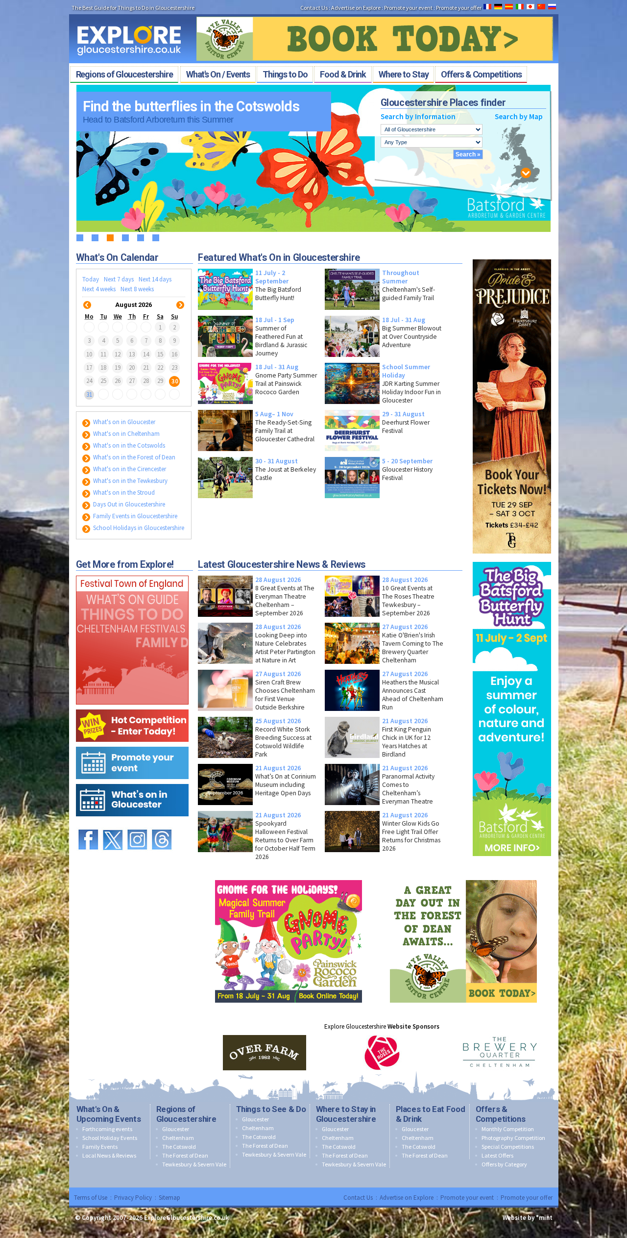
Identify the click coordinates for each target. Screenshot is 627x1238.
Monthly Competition (508, 1129)
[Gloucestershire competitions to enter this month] (132, 707)
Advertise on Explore (356, 7)
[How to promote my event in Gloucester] (132, 744)
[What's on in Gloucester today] (132, 782)
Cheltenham (178, 1137)
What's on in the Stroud (123, 492)
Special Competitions (508, 1146)
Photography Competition (513, 1137)
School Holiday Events (109, 1137)
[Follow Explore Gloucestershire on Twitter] (112, 825)
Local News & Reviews (109, 1155)
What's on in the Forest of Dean (133, 457)
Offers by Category (504, 1164)
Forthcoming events (107, 1129)
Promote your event (408, 7)
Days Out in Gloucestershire (128, 504)
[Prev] (87, 299)
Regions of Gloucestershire (186, 1114)
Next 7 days (119, 279)
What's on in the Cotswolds (128, 445)
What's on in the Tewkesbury (130, 481)
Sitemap (169, 1197)
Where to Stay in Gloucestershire (346, 1114)
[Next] (180, 299)
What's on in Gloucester (123, 422)
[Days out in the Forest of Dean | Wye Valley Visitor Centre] (374, 14)
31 (89, 394)
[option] (264, 1052)
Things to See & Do (271, 1109)
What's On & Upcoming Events (108, 1114)
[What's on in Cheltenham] (132, 573)
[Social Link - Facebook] (88, 825)
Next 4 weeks (99, 289)
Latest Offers (497, 1155)
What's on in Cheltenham (126, 434)
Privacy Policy (133, 1197)
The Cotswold (179, 1146)
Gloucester (175, 1129)
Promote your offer (459, 7)
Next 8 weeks (137, 289)
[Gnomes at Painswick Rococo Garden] (288, 878)
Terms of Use (90, 1197)
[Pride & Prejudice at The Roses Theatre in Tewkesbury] (512, 257)
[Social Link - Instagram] (137, 825)
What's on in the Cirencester (129, 469)
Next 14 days (155, 279)
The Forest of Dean (185, 1155)
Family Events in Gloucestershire (134, 516)
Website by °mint (528, 1217)
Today (90, 279)
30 (174, 381)
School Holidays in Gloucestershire (138, 528)
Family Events (100, 1146)
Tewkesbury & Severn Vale (194, 1164)
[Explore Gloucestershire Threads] (161, 825)
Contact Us (314, 7)
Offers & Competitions (501, 1114)
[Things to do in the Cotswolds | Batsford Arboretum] (512, 560)
